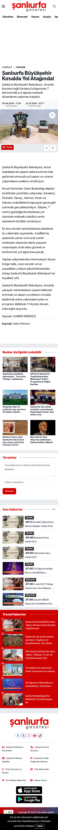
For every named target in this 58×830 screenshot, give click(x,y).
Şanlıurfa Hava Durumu (39, 749)
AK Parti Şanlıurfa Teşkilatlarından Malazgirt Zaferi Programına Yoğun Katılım (40, 379)
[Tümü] (53, 509)
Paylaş (9, 147)
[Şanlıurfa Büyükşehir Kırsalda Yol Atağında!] (29, 126)
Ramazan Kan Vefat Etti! (37, 539)
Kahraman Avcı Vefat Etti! (37, 555)
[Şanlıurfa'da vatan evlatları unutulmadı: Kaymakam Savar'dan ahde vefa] (42, 397)
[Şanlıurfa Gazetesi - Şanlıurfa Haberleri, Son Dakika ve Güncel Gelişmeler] (29, 6)
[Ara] (54, 7)
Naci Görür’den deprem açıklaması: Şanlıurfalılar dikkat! (41, 440)
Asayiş (47, 16)
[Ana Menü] (3, 6)
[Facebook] (17, 735)
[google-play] (29, 800)
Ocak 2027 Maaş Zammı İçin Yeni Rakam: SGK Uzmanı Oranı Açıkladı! (39, 586)
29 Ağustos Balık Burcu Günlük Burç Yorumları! (39, 571)
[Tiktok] (40, 735)
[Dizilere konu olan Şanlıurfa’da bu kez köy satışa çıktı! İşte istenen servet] (15, 427)
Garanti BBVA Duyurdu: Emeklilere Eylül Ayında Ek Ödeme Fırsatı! (39, 602)
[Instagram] (29, 735)
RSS (10, 812)
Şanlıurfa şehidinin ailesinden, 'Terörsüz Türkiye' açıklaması (14, 376)
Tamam (40, 826)
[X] (23, 735)
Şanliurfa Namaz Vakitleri (12, 760)
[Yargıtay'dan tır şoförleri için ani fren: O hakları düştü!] (15, 397)
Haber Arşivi (40, 780)
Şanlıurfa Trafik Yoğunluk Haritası (39, 760)
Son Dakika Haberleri (15, 780)
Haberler (7, 67)
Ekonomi (22, 16)
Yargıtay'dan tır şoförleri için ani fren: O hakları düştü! (14, 409)
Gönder (9, 491)
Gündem (7, 16)
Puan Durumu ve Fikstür (12, 771)
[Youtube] (34, 735)
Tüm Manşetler (41, 769)
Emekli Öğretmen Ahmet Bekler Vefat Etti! (39, 524)
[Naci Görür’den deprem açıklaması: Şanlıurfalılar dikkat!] (42, 427)
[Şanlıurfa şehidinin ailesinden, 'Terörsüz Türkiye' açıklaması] (15, 364)
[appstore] (29, 790)
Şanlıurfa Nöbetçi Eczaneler (12, 749)
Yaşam (35, 16)
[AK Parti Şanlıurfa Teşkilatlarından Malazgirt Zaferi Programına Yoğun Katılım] (42, 364)
